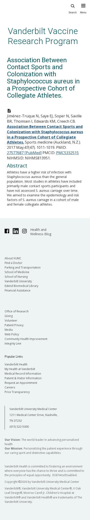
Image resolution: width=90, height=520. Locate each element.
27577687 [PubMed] (24, 152)
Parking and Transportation (23, 267)
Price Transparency (17, 392)
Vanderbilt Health (16, 364)
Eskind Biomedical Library (21, 286)
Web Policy (12, 334)
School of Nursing (16, 277)
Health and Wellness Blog (40, 231)
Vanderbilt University (18, 281)
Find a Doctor (13, 263)
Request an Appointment (21, 383)
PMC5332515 (67, 152)
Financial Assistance (17, 290)
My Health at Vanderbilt (20, 369)
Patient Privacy (14, 325)
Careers (10, 387)
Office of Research (17, 311)
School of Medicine (17, 272)
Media (9, 330)
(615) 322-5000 (19, 427)
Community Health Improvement (26, 339)
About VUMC (13, 258)
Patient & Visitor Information (23, 378)
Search (73, 12)
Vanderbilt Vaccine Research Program (43, 36)
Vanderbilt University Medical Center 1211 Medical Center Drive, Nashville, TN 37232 (33, 415)
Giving (9, 316)
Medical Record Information (23, 374)
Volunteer (11, 320)
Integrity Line (13, 343)
